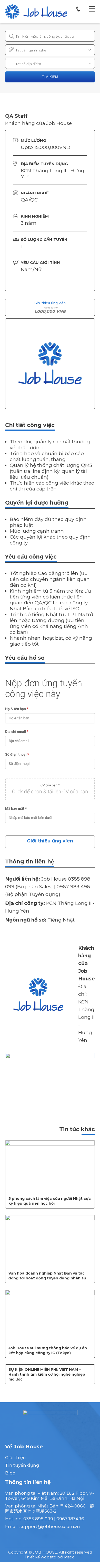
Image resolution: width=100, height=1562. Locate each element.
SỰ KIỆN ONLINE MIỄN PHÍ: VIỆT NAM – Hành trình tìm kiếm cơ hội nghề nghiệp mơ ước (46, 1374)
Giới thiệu (15, 1457)
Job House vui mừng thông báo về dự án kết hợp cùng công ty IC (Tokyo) (47, 1350)
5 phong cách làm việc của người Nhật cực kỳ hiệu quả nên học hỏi (49, 1201)
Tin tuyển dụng (22, 1465)
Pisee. (69, 1557)
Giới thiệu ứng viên (50, 841)
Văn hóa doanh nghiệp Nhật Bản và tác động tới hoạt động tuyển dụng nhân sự (47, 1275)
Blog (10, 1472)
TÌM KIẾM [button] (50, 77)
